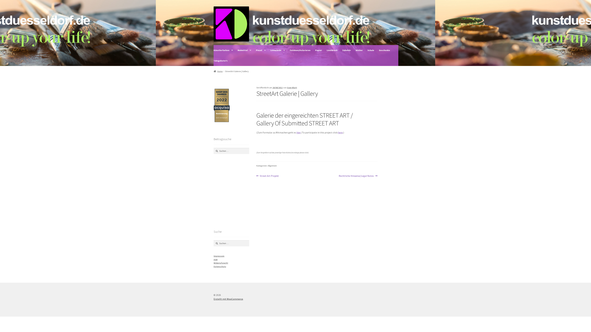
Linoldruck (332, 50)
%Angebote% (220, 60)
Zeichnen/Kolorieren (300, 50)
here (340, 132)
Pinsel (259, 50)
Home (220, 71)
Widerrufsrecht (221, 263)
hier (299, 132)
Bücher (359, 50)
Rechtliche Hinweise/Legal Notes (356, 176)
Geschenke (384, 50)
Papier (318, 50)
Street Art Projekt (269, 176)
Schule (371, 50)
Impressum (219, 256)
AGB (215, 259)
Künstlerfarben (221, 50)
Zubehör (346, 50)
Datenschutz (220, 266)
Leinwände (275, 50)
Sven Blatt (292, 87)
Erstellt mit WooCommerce (228, 298)
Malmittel (243, 50)
